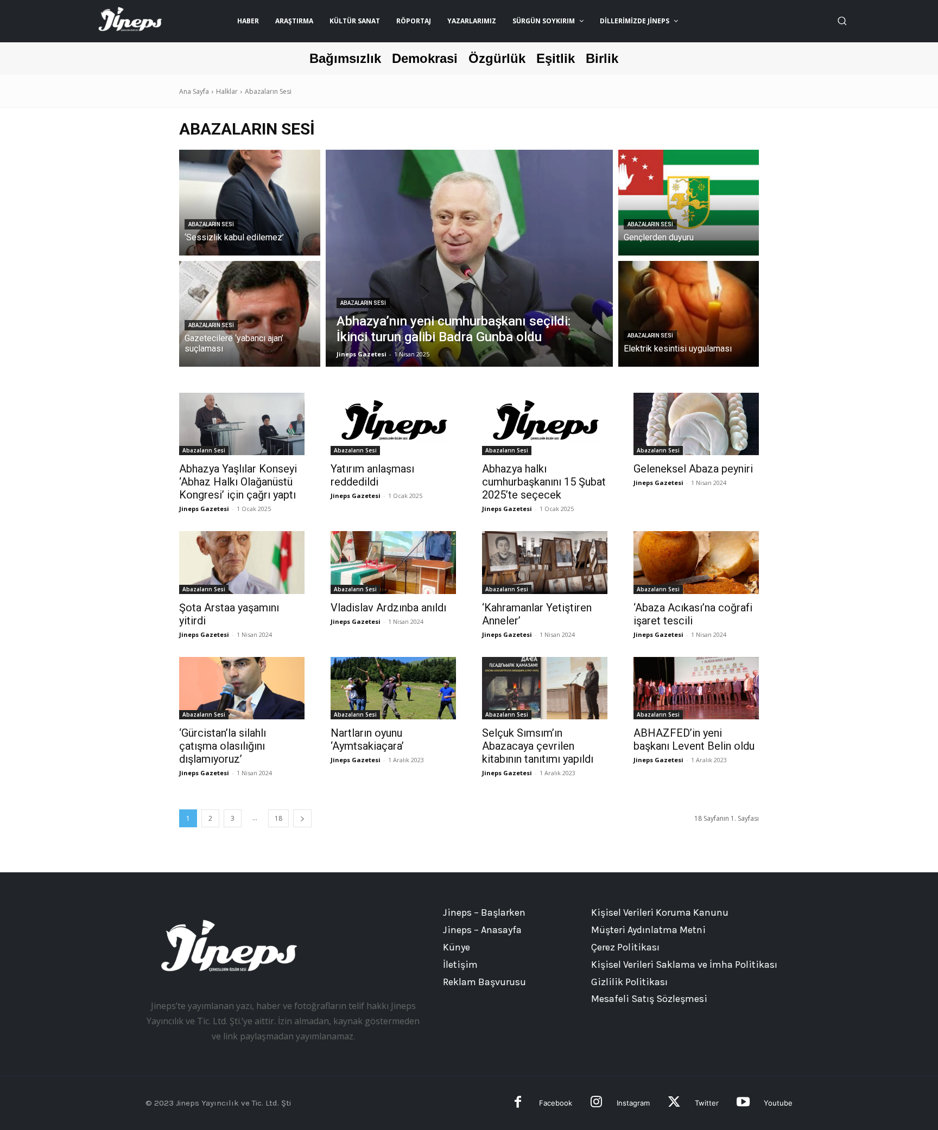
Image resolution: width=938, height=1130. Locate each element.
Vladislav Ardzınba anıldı (388, 607)
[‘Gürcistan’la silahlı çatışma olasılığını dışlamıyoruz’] (242, 688)
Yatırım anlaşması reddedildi (372, 475)
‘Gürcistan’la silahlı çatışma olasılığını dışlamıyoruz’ (222, 745)
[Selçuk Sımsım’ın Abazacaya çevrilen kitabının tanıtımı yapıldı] (544, 688)
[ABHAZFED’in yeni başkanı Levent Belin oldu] (696, 688)
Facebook (555, 1103)
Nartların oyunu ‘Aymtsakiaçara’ (367, 739)
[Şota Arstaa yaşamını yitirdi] (242, 562)
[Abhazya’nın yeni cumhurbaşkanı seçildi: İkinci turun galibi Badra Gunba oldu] (469, 258)
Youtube (778, 1103)
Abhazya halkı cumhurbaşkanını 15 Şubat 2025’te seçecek (544, 481)
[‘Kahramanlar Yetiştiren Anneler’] (544, 562)
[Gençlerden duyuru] (688, 203)
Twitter (707, 1103)
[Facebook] (518, 1103)
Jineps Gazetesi (204, 509)
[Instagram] (596, 1103)
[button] (842, 20)
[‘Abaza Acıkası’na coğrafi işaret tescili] (696, 562)
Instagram (633, 1103)
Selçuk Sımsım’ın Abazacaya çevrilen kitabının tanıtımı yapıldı (537, 745)
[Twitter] (674, 1103)
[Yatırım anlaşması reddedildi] (393, 424)
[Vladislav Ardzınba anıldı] (393, 562)
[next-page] (302, 818)
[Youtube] (742, 1103)
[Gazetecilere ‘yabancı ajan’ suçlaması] (249, 314)
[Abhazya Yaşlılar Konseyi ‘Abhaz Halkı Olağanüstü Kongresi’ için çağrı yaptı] (242, 424)
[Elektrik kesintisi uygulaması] (688, 314)
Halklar (227, 91)
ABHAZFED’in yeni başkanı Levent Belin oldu (694, 739)
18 (278, 818)
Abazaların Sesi (211, 224)
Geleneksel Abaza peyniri (693, 468)
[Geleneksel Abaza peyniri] (696, 424)
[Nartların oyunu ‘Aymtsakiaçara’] (393, 688)
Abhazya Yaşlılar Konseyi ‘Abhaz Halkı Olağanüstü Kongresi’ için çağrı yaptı (238, 481)
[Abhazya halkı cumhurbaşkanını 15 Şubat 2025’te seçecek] (544, 424)
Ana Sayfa (194, 91)
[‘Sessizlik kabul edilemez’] (249, 203)
